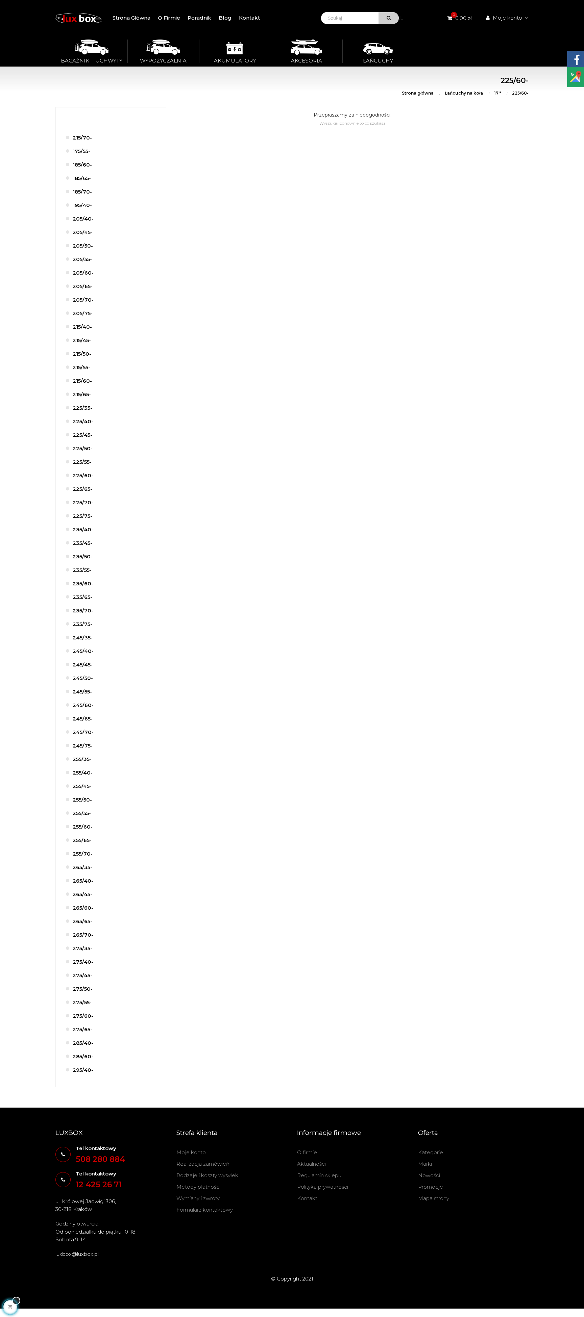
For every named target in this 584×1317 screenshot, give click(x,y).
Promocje (430, 1187)
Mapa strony (433, 1198)
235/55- (82, 570)
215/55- (81, 367)
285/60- (83, 1056)
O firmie (307, 1152)
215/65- (82, 394)
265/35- (82, 867)
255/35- (82, 759)
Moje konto (191, 1152)
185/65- (82, 178)
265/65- (82, 921)
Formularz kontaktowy (204, 1210)
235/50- (83, 556)
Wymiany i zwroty (198, 1198)
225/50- (83, 448)
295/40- (83, 1070)
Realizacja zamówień (202, 1164)
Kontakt (307, 1198)
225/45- (82, 435)
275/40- (83, 962)
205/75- (83, 313)
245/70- (83, 732)
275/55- (82, 1002)
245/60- (83, 705)
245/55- (82, 691)
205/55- (82, 259)
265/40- (83, 881)
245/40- (83, 651)
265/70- (83, 935)
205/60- (83, 273)
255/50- (82, 799)
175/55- (81, 151)
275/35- (82, 948)
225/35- (82, 408)
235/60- (83, 583)
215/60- (82, 381)
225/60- (83, 475)
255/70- (83, 854)
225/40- (83, 421)
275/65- (82, 1029)
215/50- (82, 354)
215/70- (82, 137)
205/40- (83, 219)
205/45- (83, 232)
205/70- (83, 300)
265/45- (82, 894)
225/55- (82, 462)
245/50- (83, 678)
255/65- (82, 840)
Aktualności (311, 1164)
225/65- (82, 489)
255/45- (82, 786)
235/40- (83, 529)
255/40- (83, 772)
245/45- (83, 664)
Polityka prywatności (322, 1187)
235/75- (82, 624)
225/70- (83, 502)
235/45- (82, 543)
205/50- (83, 246)
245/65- (83, 718)
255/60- (83, 827)
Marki (425, 1164)
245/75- (83, 745)
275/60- (83, 1016)
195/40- (82, 205)
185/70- (82, 191)
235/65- (82, 597)
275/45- (82, 975)
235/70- (83, 610)
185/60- (82, 164)
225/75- (82, 516)
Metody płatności (198, 1187)
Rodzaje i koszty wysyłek (207, 1175)
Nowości (429, 1175)
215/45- (82, 340)
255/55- (82, 813)
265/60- (83, 908)
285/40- (83, 1043)
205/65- (83, 286)
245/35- (83, 637)
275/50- (83, 989)
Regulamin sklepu (319, 1175)
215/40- (82, 327)
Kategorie (430, 1152)
